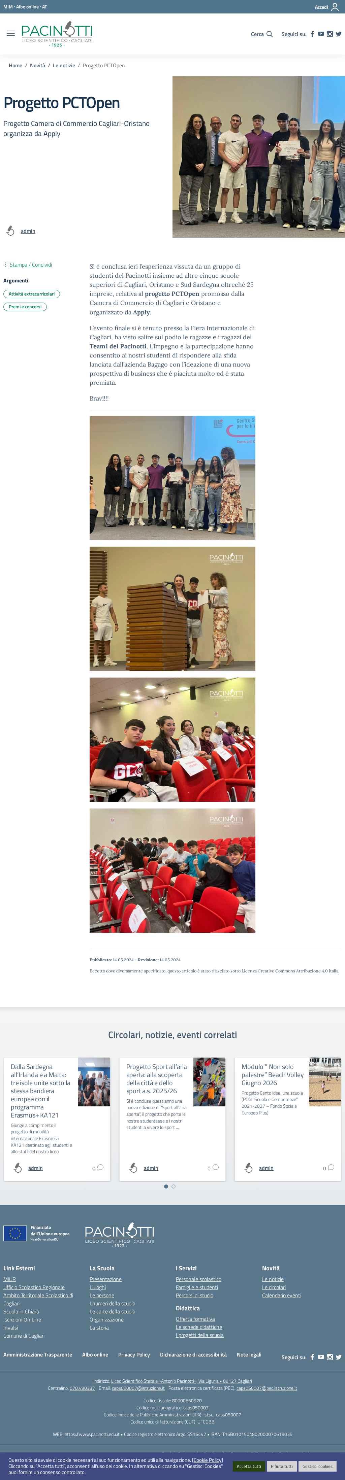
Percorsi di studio (194, 1295)
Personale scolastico (198, 1279)
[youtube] (321, 34)
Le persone (102, 1295)
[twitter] (339, 34)
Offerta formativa (195, 1319)
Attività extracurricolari (32, 293)
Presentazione (106, 1279)
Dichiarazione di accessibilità (193, 1354)
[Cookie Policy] (207, 1460)
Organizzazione (107, 1319)
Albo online (95, 1354)
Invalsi (10, 1327)
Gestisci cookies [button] (318, 1466)
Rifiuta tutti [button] (282, 1466)
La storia (99, 1327)
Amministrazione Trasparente (37, 1354)
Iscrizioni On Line (22, 1319)
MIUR (9, 1279)
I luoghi (98, 1287)
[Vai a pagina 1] (166, 1186)
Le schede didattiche (199, 1327)
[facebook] (312, 34)
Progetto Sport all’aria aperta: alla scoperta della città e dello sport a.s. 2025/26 (156, 1078)
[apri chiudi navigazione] (11, 34)
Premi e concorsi (25, 306)
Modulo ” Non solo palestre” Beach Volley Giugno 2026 (273, 1074)
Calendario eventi (281, 1295)
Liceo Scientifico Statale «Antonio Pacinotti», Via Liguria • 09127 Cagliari (181, 1380)
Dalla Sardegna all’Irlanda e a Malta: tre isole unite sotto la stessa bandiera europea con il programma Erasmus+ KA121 (40, 1090)
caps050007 (196, 1407)
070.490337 (82, 1387)
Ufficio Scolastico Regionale (34, 1287)
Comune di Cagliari (23, 1336)
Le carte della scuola (112, 1311)
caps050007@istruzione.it (138, 1387)
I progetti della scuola (200, 1335)
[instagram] (330, 34)
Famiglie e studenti (197, 1287)
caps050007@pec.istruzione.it (267, 1387)
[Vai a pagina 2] (173, 1186)
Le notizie (273, 1279)
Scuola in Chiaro (21, 1311)
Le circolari (274, 1287)
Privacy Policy (134, 1354)
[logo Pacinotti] (57, 34)
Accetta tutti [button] (249, 1466)
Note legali (249, 1354)
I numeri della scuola (112, 1303)
